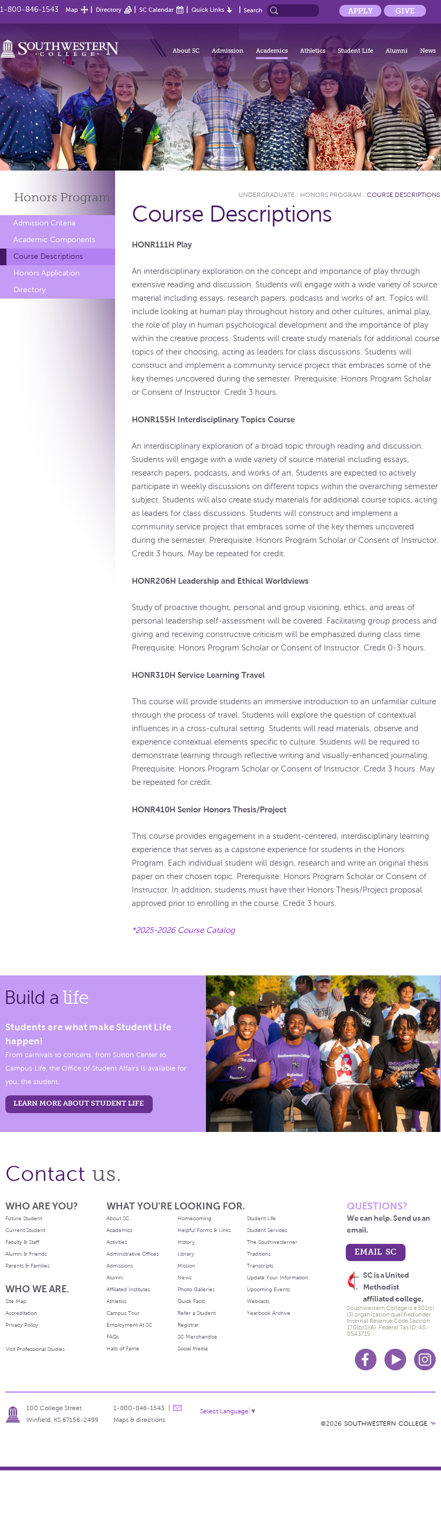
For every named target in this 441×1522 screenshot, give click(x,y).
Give (405, 10)
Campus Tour (123, 1313)
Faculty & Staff (22, 1242)
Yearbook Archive (268, 1313)
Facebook (365, 1359)
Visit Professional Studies (35, 1349)
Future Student (23, 1218)
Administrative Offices (132, 1254)
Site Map (15, 1301)
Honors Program (330, 195)
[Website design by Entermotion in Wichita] (433, 1423)
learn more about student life (78, 1103)
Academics (272, 50)
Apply (360, 10)
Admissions (119, 1266)
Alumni (397, 50)
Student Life (355, 50)
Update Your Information (277, 1277)
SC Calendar (156, 9)
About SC (186, 50)
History (186, 1242)
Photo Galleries (196, 1289)
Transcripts (260, 1266)
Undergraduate (266, 195)
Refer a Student (196, 1313)
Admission (228, 50)
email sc (375, 1251)
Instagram (425, 1359)
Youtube (395, 1359)
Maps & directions (139, 1420)
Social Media (192, 1348)
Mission (186, 1266)
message (177, 1408)
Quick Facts (191, 1301)
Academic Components (54, 240)
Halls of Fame (122, 1348)
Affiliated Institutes (128, 1289)
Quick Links (207, 9)
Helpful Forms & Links (204, 1230)
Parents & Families (27, 1266)
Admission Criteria (44, 223)
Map (72, 9)
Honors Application (46, 273)
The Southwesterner (272, 1242)
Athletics (312, 50)
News (428, 50)
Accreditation (21, 1313)
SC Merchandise (197, 1337)
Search (253, 10)
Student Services (267, 1230)
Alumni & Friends (26, 1254)
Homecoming (194, 1218)
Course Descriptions (48, 256)
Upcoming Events (268, 1289)
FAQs (112, 1337)
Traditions (259, 1254)
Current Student (25, 1230)
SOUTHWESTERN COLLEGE (386, 1423)
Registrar (188, 1325)
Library (185, 1254)
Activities (116, 1242)
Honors (62, 197)
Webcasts (258, 1301)
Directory (109, 9)
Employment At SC (129, 1325)
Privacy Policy (21, 1325)
